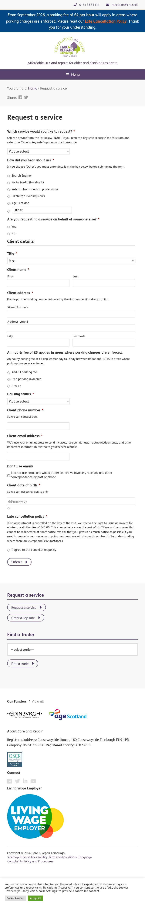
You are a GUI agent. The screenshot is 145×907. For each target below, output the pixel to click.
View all (38, 701)
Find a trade (20, 664)
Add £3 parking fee (24, 372)
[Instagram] (26, 782)
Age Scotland (20, 203)
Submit (16, 562)
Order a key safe (23, 618)
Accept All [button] (35, 898)
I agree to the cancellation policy (34, 550)
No (13, 233)
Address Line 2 (17, 322)
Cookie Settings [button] (15, 898)
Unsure (16, 386)
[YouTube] (33, 781)
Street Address (17, 307)
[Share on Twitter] (26, 97)
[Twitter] (18, 782)
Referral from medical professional (35, 189)
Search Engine (21, 176)
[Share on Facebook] (21, 97)
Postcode (79, 336)
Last (76, 276)
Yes (14, 227)
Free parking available (26, 379)
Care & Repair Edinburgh (72, 47)
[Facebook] (10, 782)
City (10, 336)
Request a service (23, 607)
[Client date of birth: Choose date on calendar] (8, 508)
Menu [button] (75, 74)
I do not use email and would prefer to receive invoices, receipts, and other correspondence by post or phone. (61, 475)
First (10, 276)
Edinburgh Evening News (28, 196)
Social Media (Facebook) (28, 182)
